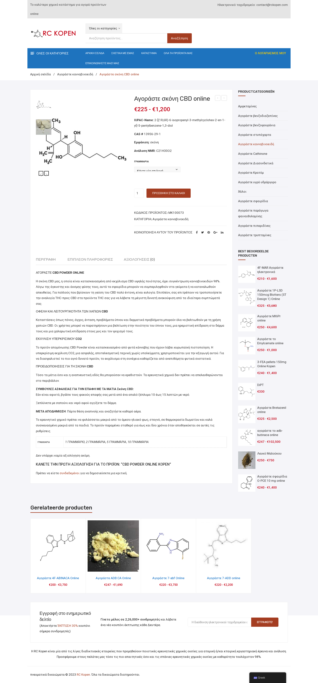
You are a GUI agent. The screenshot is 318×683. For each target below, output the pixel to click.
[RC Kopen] (53, 33)
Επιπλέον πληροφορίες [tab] (90, 259)
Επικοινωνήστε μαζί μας (102, 63)
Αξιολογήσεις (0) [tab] (139, 259)
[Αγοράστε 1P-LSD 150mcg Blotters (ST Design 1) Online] (247, 297)
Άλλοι (242, 191)
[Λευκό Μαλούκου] (247, 460)
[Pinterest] (208, 232)
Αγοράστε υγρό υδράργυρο (257, 182)
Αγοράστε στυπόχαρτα (254, 135)
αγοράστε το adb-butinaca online (224, 98)
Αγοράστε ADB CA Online (113, 578)
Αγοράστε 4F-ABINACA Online (58, 578)
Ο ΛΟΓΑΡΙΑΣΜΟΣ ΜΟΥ (270, 53)
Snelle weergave (58, 568)
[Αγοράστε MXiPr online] (247, 323)
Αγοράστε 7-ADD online (223, 578)
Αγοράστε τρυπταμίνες (254, 235)
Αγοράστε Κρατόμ (251, 172)
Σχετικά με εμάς (122, 53)
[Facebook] (197, 232)
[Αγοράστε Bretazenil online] (247, 414)
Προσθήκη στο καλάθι (168, 193)
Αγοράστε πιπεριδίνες (254, 226)
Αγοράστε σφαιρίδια (253, 201)
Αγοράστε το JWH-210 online (217, 98)
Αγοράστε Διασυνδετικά (255, 163)
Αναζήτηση (179, 38)
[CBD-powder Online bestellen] (43, 127)
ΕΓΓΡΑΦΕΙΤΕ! (265, 622)
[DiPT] (247, 391)
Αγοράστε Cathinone (252, 153)
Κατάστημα (149, 53)
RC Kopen (83, 674)
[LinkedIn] (222, 232)
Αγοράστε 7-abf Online (168, 578)
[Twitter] (202, 232)
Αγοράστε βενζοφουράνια (256, 125)
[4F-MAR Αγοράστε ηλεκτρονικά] (247, 274)
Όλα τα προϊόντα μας (178, 53)
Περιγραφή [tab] (46, 259)
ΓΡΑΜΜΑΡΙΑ (141, 161)
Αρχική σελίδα (94, 53)
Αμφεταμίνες (247, 106)
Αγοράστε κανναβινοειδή (75, 74)
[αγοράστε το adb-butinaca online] (247, 437)
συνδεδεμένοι (70, 473)
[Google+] (215, 232)
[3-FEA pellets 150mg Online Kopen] (247, 368)
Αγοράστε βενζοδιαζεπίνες (258, 116)
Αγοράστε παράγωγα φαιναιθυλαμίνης (253, 213)
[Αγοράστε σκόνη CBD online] (82, 141)
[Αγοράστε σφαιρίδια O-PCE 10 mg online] (247, 483)
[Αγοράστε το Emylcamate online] (247, 345)
